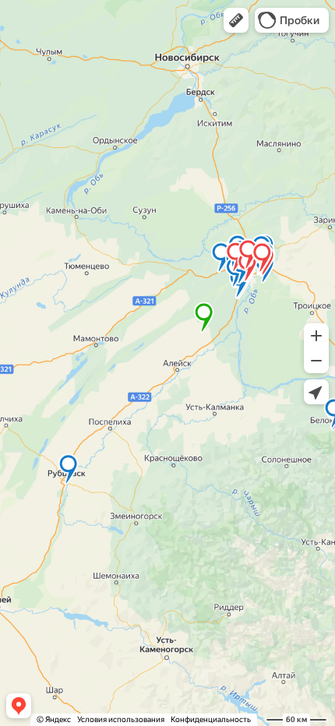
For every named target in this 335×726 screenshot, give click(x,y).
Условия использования (120, 719)
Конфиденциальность (211, 719)
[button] (236, 20)
